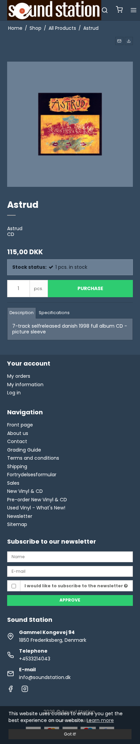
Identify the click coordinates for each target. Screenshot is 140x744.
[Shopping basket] (119, 10)
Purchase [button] (90, 288)
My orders (18, 376)
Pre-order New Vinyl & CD (37, 499)
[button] (119, 41)
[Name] (70, 556)
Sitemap (17, 524)
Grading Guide (24, 449)
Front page (20, 424)
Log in (14, 392)
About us (17, 433)
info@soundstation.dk (45, 677)
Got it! (70, 734)
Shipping (17, 466)
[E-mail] (70, 571)
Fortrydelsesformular (31, 474)
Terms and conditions (33, 458)
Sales (13, 483)
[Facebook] (10, 690)
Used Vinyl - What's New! (36, 507)
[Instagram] (24, 690)
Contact (17, 441)
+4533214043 (34, 658)
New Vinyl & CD (25, 491)
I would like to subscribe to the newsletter (74, 586)
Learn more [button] (100, 720)
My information (25, 384)
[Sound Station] (54, 10)
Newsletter (19, 516)
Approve (69, 600)
